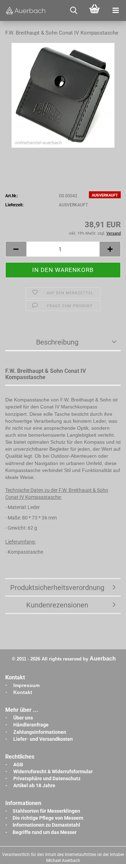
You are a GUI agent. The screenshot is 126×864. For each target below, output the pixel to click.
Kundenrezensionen (57, 605)
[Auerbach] (26, 10)
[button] (15, 249)
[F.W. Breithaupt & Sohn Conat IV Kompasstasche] (63, 95)
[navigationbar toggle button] (115, 10)
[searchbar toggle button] (73, 10)
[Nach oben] (106, 853)
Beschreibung (57, 342)
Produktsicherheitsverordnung (57, 587)
